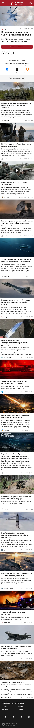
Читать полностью (17, 47)
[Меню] (3, 3)
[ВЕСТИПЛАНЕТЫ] (2, 316)
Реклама (4, 706)
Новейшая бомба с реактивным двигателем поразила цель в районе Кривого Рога (14, 535)
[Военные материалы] (17, 3)
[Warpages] (2, 697)
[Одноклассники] (13, 716)
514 (32, 622)
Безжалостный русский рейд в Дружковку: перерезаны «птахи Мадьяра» (16, 498)
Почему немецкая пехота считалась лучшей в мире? (14, 183)
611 (32, 430)
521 (32, 588)
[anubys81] (2, 197)
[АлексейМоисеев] (2, 549)
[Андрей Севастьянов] (2, 120)
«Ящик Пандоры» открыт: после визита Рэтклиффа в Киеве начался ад (15, 416)
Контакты (20, 706)
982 (32, 276)
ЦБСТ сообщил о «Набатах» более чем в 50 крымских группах (16, 145)
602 (32, 473)
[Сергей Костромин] (2, 235)
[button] (3, 53)
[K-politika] (2, 430)
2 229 (31, 197)
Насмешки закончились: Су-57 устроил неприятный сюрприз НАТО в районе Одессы (15, 302)
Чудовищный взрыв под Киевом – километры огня (13, 613)
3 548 (31, 120)
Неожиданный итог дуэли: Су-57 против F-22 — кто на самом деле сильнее (16, 575)
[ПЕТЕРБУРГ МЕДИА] (2, 588)
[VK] (21, 716)
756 (32, 357)
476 (32, 697)
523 (32, 550)
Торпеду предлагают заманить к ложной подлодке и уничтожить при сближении (16, 260)
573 (32, 509)
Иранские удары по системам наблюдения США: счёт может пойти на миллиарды (17, 222)
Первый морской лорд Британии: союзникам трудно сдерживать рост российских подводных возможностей (15, 456)
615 (32, 391)
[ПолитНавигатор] (2, 391)
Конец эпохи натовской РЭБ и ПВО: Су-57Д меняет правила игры (17, 647)
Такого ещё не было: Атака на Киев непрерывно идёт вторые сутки (14, 382)
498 (32, 659)
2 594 (31, 158)
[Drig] (2, 357)
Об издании (5, 709)
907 (32, 317)
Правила (20, 709)
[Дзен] (28, 716)
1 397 (31, 235)
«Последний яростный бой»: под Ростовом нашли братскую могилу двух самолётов (16, 685)
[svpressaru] (2, 29)
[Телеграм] (5, 716)
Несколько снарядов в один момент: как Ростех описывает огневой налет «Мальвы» (16, 105)
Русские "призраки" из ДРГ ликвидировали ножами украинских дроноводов (14, 343)
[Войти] (31, 3)
